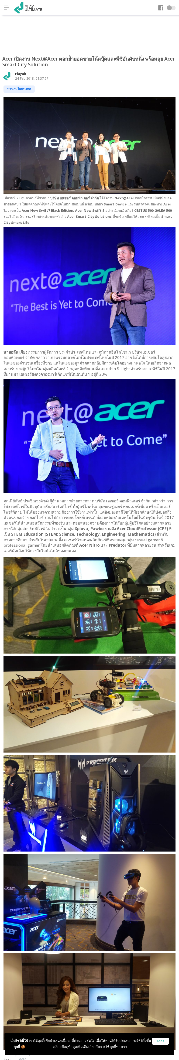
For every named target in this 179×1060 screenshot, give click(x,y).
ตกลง (160, 1041)
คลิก (56, 1046)
